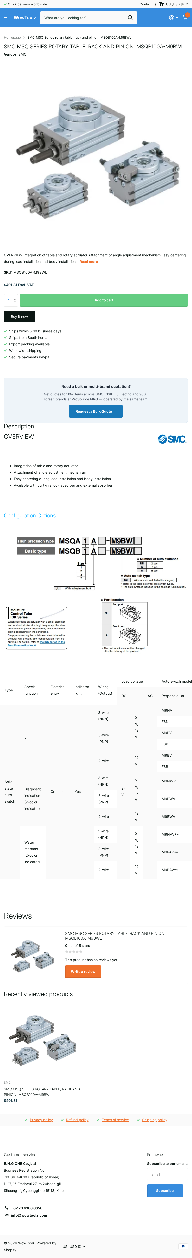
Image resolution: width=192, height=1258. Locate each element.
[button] (16, 296)
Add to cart (104, 300)
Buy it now (19, 316)
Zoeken (130, 17)
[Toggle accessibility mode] (161, 4)
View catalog (7, 18)
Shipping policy (155, 1120)
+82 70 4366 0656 (26, 1208)
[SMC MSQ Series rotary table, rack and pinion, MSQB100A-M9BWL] (42, 1039)
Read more (89, 261)
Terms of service (115, 1120)
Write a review (83, 971)
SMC (22, 54)
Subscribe (165, 1190)
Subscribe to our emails (167, 1163)
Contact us (148, 4)
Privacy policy (41, 1120)
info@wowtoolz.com (29, 1215)
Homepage (12, 37)
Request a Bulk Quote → (96, 411)
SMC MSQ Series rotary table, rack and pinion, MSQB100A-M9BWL (42, 1091)
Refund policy (77, 1120)
